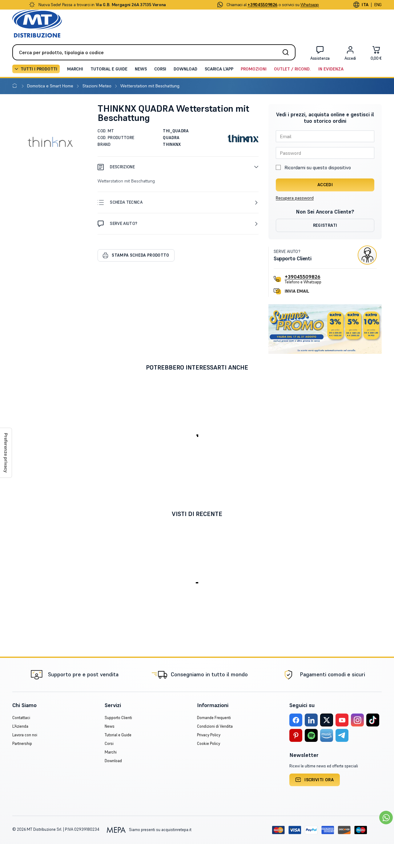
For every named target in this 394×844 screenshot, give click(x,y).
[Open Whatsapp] (386, 817)
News (141, 69)
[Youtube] (342, 720)
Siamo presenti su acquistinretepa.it (159, 829)
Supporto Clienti (118, 717)
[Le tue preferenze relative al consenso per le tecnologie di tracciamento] (6, 453)
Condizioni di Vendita (215, 726)
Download (185, 69)
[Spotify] (311, 735)
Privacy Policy (208, 735)
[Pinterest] (295, 735)
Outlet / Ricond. (292, 69)
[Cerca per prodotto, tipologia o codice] (287, 52)
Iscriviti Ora (319, 779)
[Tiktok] (372, 720)
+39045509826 (302, 277)
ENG (378, 4)
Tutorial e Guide (108, 69)
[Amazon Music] (326, 735)
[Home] (15, 86)
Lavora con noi (24, 735)
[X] (326, 720)
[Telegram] (342, 735)
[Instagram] (357, 720)
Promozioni (254, 69)
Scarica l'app (219, 69)
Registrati (325, 225)
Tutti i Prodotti (39, 69)
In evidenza (331, 69)
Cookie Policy (208, 743)
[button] (178, 167)
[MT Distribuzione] (37, 24)
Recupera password (295, 198)
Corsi (160, 69)
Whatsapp (309, 4)
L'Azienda (20, 726)
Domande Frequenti (214, 717)
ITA (365, 4)
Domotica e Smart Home (50, 86)
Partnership (22, 743)
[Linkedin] (311, 720)
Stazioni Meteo (97, 86)
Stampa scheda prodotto (140, 255)
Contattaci (21, 717)
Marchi (75, 69)
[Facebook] (295, 720)
